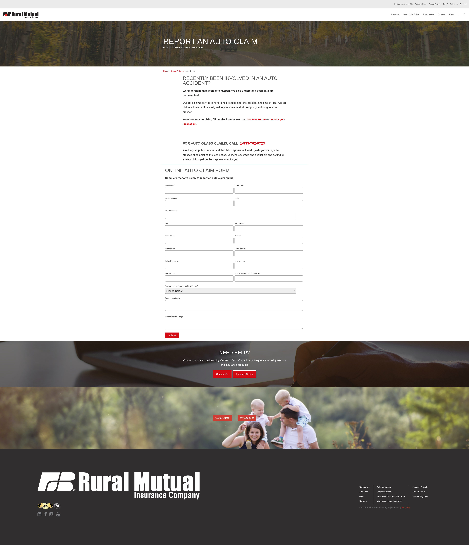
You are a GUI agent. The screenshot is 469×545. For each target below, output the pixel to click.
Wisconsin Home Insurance (389, 501)
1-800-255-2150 (256, 119)
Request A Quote (420, 487)
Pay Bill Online (449, 4)
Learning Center (244, 374)
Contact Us (222, 374)
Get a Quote (222, 417)
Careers (441, 14)
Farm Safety (428, 14)
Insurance (395, 14)
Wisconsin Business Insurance (391, 496)
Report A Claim (435, 4)
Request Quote (421, 4)
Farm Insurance (384, 492)
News (361, 496)
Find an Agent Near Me (403, 4)
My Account (461, 4)
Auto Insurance (384, 487)
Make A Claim (419, 492)
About (451, 14)
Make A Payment (420, 496)
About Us (363, 492)
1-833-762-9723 (253, 143)
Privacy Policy (405, 508)
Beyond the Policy (411, 14)
